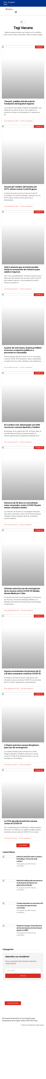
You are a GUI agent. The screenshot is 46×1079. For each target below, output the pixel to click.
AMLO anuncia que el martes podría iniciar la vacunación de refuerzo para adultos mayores (22, 269)
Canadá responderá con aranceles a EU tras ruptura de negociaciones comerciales (29, 905)
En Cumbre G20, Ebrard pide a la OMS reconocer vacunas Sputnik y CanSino (22, 426)
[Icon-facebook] (34, 3)
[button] (16, 12)
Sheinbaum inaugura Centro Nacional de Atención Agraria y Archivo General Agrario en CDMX (29, 928)
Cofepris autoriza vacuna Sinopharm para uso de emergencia (21, 746)
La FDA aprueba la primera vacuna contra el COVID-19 (20, 822)
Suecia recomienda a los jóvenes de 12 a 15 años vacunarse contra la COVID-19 (22, 672)
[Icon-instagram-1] (40, 3)
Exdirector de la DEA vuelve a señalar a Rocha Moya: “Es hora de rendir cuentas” (29, 859)
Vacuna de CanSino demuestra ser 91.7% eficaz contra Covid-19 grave (20, 188)
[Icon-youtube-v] (43, 3)
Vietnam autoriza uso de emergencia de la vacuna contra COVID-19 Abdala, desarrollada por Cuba (22, 590)
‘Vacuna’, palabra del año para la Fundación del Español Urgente (19, 102)
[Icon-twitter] (37, 3)
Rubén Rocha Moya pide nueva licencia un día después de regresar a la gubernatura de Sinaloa (29, 883)
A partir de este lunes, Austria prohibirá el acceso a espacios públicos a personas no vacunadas (22, 350)
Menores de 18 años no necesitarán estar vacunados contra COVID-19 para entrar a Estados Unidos (22, 505)
